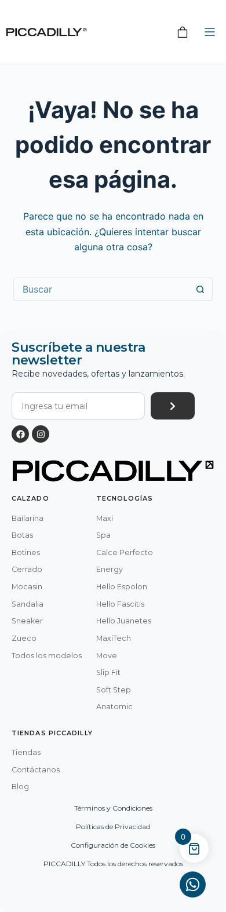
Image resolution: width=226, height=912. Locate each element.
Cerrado (27, 569)
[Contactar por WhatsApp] (193, 884)
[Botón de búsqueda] (200, 289)
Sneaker (27, 620)
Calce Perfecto (124, 552)
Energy (109, 569)
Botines (26, 552)
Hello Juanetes (123, 620)
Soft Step (113, 689)
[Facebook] (20, 434)
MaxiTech (113, 638)
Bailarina (27, 518)
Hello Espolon (121, 586)
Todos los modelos (47, 655)
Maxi (104, 518)
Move (106, 655)
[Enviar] (173, 405)
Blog (20, 786)
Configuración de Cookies (113, 845)
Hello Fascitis (120, 604)
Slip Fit (108, 672)
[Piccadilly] (46, 32)
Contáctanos (36, 769)
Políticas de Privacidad (113, 826)
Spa (103, 535)
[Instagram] (40, 434)
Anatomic (114, 706)
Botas (22, 535)
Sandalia (27, 604)
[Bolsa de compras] (182, 32)
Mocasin (27, 586)
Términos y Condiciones (113, 808)
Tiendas (26, 752)
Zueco (24, 638)
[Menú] (209, 31)
